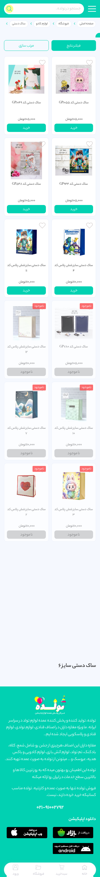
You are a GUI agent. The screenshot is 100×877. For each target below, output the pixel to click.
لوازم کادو (42, 23)
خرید (73, 128)
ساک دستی (19, 23)
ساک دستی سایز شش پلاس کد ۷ (26, 431)
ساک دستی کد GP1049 (26, 102)
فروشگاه (63, 23)
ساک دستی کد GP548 (26, 184)
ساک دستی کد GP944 (73, 184)
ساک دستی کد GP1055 (74, 102)
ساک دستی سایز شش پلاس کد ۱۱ (26, 268)
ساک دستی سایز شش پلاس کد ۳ (73, 512)
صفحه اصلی (86, 23)
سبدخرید (61, 874)
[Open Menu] (92, 9)
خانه (84, 874)
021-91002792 (50, 808)
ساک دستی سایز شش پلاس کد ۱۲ (26, 349)
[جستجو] (9, 9)
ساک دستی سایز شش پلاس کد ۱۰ (73, 431)
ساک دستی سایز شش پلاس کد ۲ (26, 512)
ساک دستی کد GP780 (73, 347)
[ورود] (89, 63)
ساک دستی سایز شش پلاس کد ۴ (73, 268)
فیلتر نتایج (74, 46)
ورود (16, 874)
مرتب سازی (26, 46)
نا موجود (73, 372)
